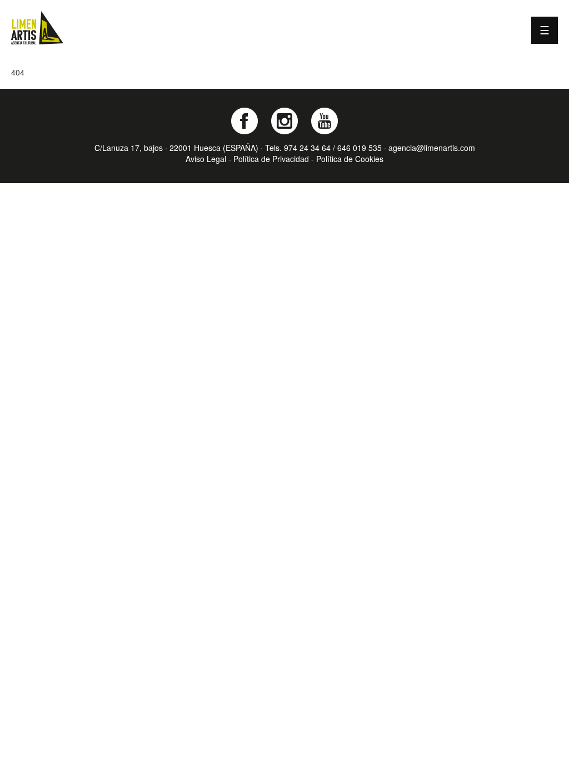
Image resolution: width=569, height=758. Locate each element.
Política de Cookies (349, 158)
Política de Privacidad (271, 158)
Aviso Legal (206, 158)
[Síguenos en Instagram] (284, 121)
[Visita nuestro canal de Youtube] (324, 121)
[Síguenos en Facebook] (244, 121)
